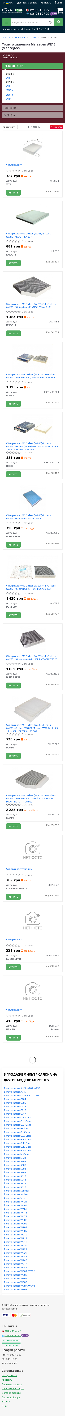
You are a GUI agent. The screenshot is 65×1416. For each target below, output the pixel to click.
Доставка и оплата (27, 2)
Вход (59, 2)
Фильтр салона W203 (15, 1223)
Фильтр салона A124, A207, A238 (22, 1088)
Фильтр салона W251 (15, 1267)
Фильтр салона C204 (15, 1099)
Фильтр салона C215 (15, 1106)
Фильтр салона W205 (15, 1231)
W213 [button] (9, 115)
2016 (9, 86)
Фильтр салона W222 (15, 1252)
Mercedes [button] (11, 107)
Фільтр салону (13, 164)
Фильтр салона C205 (15, 1102)
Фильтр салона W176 (15, 1212)
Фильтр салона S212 (15, 1183)
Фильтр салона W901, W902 (19, 1271)
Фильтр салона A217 (15, 1091)
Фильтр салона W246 (15, 1260)
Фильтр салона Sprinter (16, 1190)
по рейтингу (9, 127)
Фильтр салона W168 (15, 1205)
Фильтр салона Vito (14, 1198)
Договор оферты (11, 1392)
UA (10, 2)
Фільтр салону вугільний (19, 868)
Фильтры (57, 127)
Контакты (46, 2)
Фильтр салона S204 (15, 1168)
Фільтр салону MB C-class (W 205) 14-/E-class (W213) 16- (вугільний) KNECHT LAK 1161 (31, 306)
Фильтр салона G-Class (16, 1128)
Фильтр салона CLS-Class (17, 1124)
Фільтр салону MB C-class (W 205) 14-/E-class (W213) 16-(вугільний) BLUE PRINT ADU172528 (31, 658)
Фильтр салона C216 (15, 1110)
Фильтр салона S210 (15, 1176)
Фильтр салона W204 (15, 1227)
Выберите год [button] (14, 65)
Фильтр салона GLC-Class (17, 1139)
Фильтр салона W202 (15, 1220)
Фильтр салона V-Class (16, 1194)
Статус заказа (9, 1375)
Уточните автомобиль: (10, 56)
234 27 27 (39, 10)
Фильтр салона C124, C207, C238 (22, 1095)
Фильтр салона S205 (15, 1172)
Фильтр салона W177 (15, 1216)
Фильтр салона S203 (15, 1165)
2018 (9, 94)
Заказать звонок (11, 1340)
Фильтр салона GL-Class (17, 1132)
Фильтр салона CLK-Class (17, 1121)
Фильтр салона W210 (15, 1234)
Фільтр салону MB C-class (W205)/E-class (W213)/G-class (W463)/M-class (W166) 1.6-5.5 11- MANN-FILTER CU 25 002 (32, 728)
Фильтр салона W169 (15, 1209)
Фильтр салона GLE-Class (17, 1143)
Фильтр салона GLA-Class (17, 1135)
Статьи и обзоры (11, 1397)
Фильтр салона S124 (15, 1157)
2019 (9, 99)
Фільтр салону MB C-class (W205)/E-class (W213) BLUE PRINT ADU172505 (28, 517)
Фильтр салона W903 (15, 1274)
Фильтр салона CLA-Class (17, 1117)
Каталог (6, 1401)
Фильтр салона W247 (15, 1263)
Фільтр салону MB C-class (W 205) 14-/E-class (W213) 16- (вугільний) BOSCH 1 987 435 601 (31, 376)
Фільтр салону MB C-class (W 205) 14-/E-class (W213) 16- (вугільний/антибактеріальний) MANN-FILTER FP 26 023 (31, 798)
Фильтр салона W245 (15, 1256)
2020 (9, 78)
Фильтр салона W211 (15, 1238)
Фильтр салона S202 (15, 1161)
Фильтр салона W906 (15, 1282)
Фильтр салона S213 (15, 1187)
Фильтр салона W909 (15, 1289)
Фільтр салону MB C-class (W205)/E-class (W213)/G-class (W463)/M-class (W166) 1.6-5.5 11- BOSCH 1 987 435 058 (32, 446)
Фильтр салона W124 (15, 1201)
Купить (13, 192)
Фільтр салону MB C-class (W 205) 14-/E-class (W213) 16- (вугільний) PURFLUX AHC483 (31, 587)
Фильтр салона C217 (15, 1113)
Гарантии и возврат (13, 1388)
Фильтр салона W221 (15, 1249)
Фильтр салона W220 (15, 1245)
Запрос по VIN (11, 1345)
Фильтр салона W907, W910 (19, 1285)
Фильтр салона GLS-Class (17, 1150)
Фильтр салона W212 (15, 1241)
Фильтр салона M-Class (16, 1154)
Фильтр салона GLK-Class (17, 1146)
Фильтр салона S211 (15, 1179)
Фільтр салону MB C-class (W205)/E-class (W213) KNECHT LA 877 (28, 235)
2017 (9, 90)
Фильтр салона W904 (15, 1278)
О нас (4, 1405)
